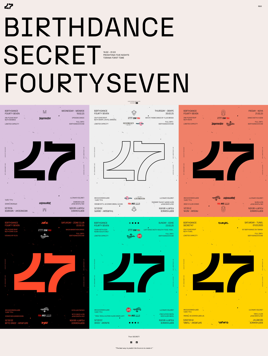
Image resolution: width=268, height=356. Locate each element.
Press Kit (260, 6)
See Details (45, 161)
